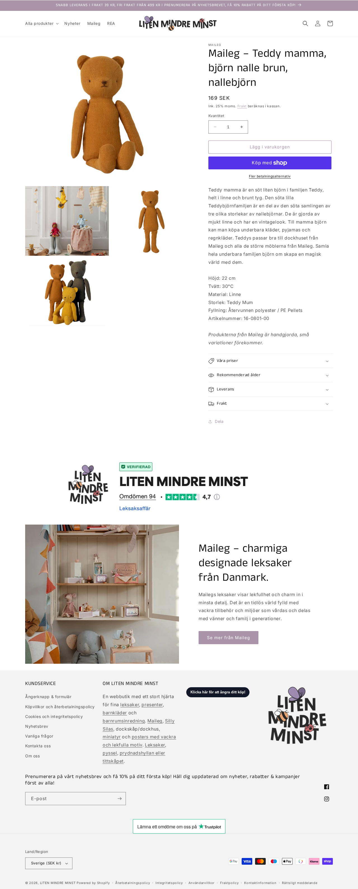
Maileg (154, 721)
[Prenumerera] (119, 798)
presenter (152, 704)
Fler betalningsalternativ (270, 176)
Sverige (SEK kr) (46, 863)
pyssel (110, 753)
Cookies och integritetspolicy (54, 716)
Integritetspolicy (169, 883)
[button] (41, 23)
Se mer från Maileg (228, 637)
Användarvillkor (202, 883)
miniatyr (112, 736)
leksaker (129, 704)
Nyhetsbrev (36, 726)
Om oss (32, 755)
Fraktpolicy (229, 883)
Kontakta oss (38, 745)
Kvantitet (216, 115)
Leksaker (155, 745)
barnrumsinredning (124, 721)
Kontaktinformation (260, 883)
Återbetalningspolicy (132, 883)
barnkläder (115, 712)
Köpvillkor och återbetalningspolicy (60, 706)
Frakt (242, 106)
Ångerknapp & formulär (48, 696)
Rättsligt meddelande (299, 883)
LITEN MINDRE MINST (58, 883)
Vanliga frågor (39, 736)
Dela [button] (219, 421)
